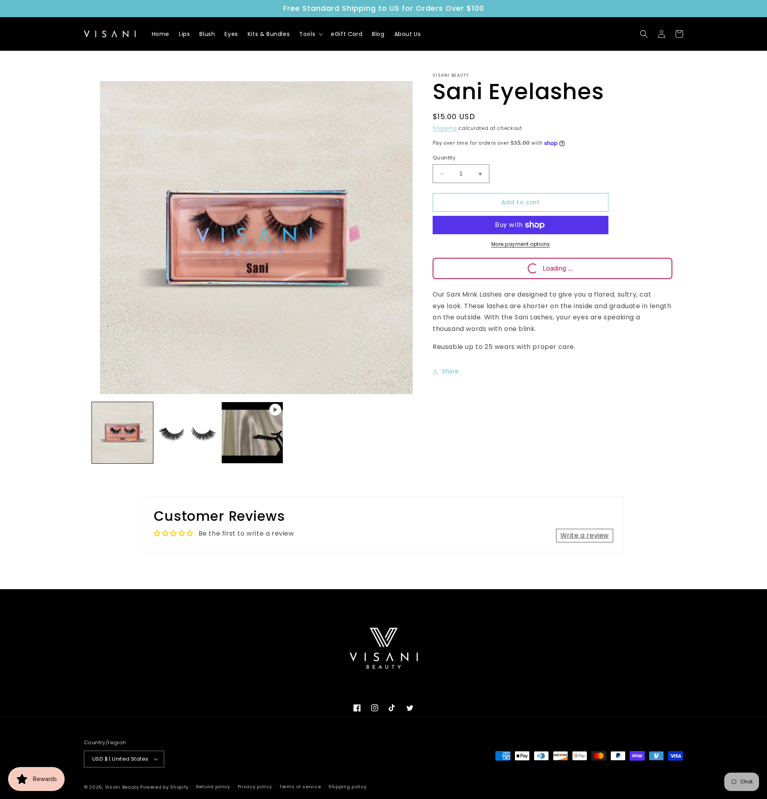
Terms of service (300, 786)
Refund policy (213, 786)
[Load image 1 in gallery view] (122, 432)
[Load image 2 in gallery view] (187, 432)
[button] (310, 34)
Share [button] (450, 372)
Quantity (444, 158)
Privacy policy (255, 786)
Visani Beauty (122, 787)
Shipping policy (347, 786)
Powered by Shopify (164, 787)
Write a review (584, 535)
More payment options (520, 244)
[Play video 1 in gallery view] (252, 432)
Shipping (445, 128)
